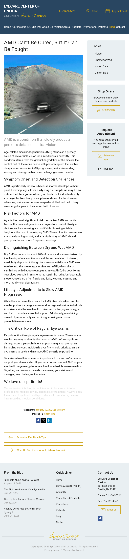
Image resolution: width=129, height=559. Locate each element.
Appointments (119, 11)
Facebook (100, 518)
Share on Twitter (43, 420)
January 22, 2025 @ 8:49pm (50, 410)
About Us (47, 27)
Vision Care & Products (67, 27)
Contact (120, 27)
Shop (95, 11)
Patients (103, 27)
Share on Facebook (38, 420)
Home (7, 27)
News (98, 53)
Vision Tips (49, 414)
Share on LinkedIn (49, 420)
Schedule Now (108, 157)
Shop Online (108, 109)
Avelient (79, 550)
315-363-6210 (67, 11)
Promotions (90, 27)
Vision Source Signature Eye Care (64, 536)
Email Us (111, 509)
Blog (112, 27)
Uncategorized (103, 60)
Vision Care (101, 66)
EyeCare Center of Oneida (64, 546)
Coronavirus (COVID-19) (26, 27)
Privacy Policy (52, 550)
